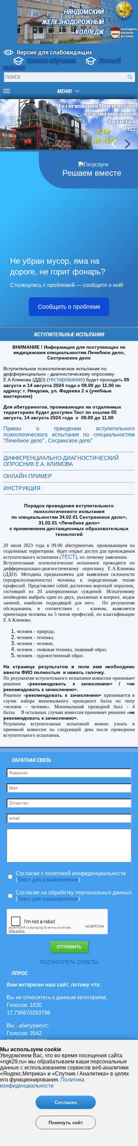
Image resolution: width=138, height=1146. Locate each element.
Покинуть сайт (66, 1122)
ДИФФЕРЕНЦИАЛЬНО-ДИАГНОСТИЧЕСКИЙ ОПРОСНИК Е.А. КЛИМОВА (61, 461)
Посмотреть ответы (69, 962)
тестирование (66, 379)
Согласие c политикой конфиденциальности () (71, 877)
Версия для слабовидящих (54, 52)
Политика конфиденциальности (42, 1083)
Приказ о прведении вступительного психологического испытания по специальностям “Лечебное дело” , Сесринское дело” (69, 434)
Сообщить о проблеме (69, 306)
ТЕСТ (68, 557)
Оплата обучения (51, 60)
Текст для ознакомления (47, 880)
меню (64, 91)
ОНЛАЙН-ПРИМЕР (27, 476)
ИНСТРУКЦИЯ (22, 488)
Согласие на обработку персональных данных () (73, 896)
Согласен (66, 1102)
